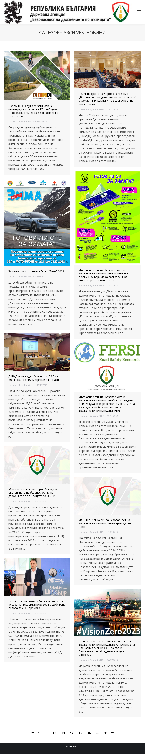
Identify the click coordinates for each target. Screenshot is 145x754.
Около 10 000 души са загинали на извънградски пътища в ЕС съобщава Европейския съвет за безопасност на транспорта (33, 111)
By (26, 121)
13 (63, 733)
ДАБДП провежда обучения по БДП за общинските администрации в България (34, 378)
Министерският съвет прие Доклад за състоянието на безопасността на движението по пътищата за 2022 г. (33, 492)
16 (89, 733)
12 (54, 733)
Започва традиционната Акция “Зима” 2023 (36, 271)
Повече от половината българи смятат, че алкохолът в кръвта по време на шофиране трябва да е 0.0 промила (36, 604)
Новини (12, 121)
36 (105, 733)
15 (80, 733)
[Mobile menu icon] (138, 11)
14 (71, 733)
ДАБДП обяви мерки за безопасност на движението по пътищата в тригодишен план (105, 523)
